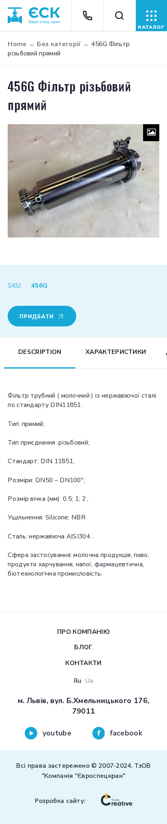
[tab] (39, 353)
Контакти (83, 663)
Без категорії (59, 44)
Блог (83, 647)
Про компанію (83, 631)
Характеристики (116, 351)
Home (17, 44)
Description (39, 351)
